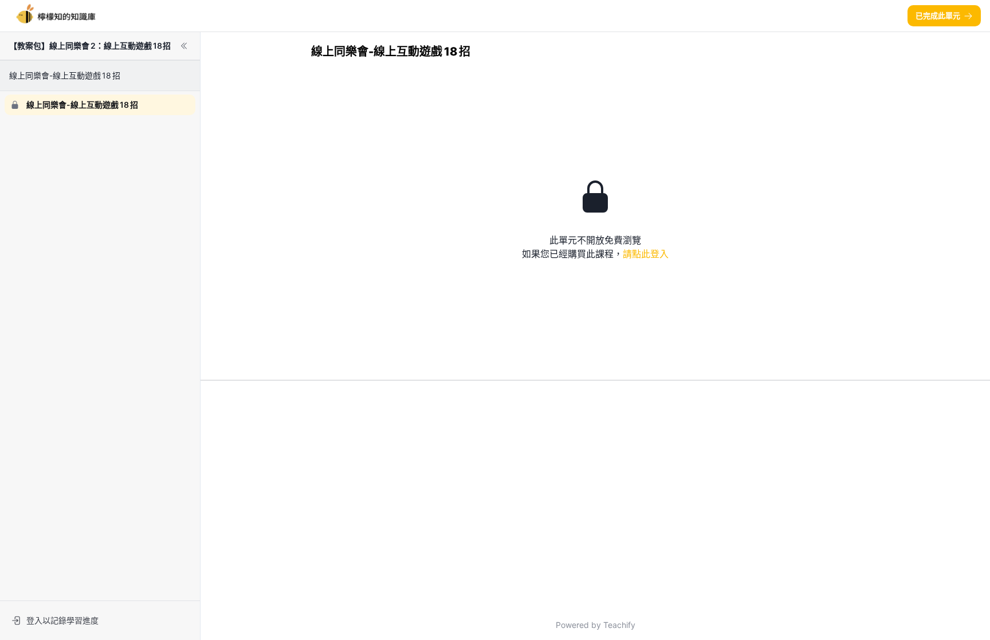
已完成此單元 (938, 15)
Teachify (619, 625)
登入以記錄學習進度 (62, 620)
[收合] (184, 46)
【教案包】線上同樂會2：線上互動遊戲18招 (90, 45)
